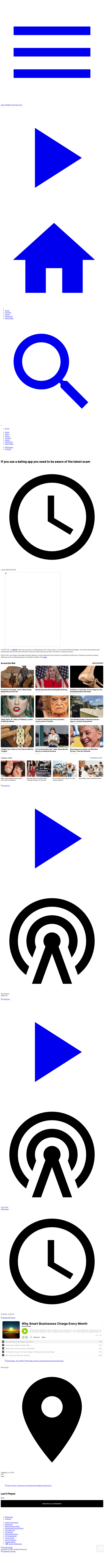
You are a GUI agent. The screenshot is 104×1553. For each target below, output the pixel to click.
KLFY (15, 650)
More (2, 1498)
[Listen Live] (52, 837)
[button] (13, 772)
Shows (7, 311)
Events (7, 314)
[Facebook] (9, 447)
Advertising (9, 316)
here (45, 657)
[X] (8, 449)
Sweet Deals (9, 318)
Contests (8, 312)
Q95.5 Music (5, 1209)
